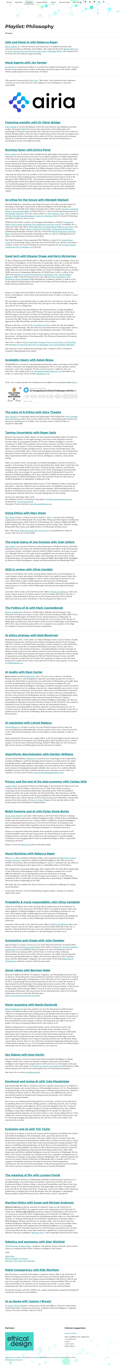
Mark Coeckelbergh (13, 612)
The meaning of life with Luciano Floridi (32, 1175)
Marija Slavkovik (12, 1009)
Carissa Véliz (10, 786)
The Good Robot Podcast (40, 325)
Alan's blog (9, 1256)
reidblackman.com (15, 663)
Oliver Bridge (11, 127)
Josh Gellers (10, 546)
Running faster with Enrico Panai (28, 149)
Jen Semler (9, 67)
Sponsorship (64, 2)
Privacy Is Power (36, 800)
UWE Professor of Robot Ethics (18, 1246)
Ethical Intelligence (60, 592)
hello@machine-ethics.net (13, 1360)
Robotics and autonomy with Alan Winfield (35, 1241)
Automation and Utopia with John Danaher (34, 940)
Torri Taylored (58, 1357)
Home (9, 2)
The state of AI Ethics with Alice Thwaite (33, 412)
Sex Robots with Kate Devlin (24, 1054)
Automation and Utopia (30, 947)
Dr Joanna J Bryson (13, 1306)
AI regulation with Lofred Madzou (28, 722)
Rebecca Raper (11, 47)
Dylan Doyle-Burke (13, 816)
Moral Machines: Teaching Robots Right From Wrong (51, 227)
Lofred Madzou (11, 727)
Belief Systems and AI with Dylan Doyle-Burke (37, 811)
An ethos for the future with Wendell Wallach (36, 199)
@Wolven (31, 759)
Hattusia (16, 419)
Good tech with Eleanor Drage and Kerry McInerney (40, 256)
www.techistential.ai (25, 502)
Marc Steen (10, 517)
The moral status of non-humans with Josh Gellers (39, 542)
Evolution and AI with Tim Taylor (27, 1129)
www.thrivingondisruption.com (59, 499)
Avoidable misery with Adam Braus (29, 360)
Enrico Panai (10, 154)
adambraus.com (43, 374)
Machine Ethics (38, 1233)
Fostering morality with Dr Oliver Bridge (32, 122)
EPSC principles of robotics (16, 1259)
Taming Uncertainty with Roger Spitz (30, 432)
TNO (49, 517)
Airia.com (34, 80)
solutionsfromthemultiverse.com (47, 371)
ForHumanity (29, 676)
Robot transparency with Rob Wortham (32, 1270)
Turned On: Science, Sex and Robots (47, 1066)
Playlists (29, 2)
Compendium (42, 2)
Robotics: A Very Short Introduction (20, 1261)
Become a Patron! (70, 1333)
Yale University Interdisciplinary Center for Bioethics (30, 216)
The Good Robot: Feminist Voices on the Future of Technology (50, 342)
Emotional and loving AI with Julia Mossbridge (37, 1081)
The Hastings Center (56, 214)
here (75, 382)
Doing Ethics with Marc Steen (25, 513)
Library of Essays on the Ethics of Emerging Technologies (49, 229)
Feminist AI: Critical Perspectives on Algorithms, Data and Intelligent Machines (42, 345)
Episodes (18, 2)
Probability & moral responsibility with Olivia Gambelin (42, 902)
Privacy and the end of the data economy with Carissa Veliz (46, 781)
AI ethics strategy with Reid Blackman (31, 635)
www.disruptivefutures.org (41, 504)
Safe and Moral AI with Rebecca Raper (31, 42)
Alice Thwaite (10, 417)
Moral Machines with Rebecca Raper (30, 853)
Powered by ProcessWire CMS (15, 1357)
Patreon (76, 2)
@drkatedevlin (34, 1072)
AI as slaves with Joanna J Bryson (28, 1301)
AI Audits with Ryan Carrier (23, 672)
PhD (23, 129)
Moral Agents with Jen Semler (26, 62)
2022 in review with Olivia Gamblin (29, 569)
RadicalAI (25, 845)
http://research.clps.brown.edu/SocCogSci (22, 996)
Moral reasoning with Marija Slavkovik (31, 1004)
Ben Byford (37, 1357)
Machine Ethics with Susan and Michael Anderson (39, 1202)
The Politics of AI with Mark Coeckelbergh (34, 607)
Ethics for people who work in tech (34, 531)
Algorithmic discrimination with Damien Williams (39, 754)
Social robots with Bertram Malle (27, 970)
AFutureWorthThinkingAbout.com (49, 773)
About (53, 2)
